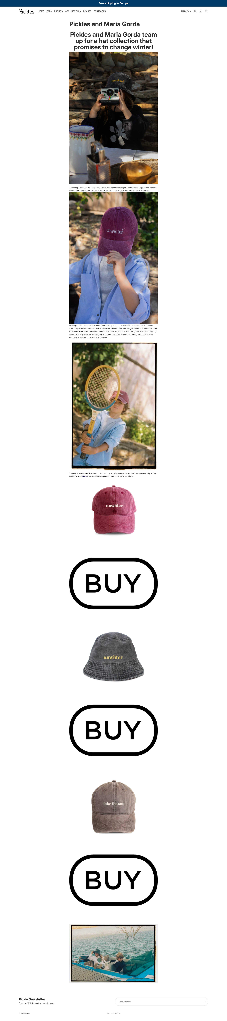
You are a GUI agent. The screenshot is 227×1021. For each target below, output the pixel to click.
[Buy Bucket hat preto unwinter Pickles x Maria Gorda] (113, 806)
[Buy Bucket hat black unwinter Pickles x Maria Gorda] (113, 730)
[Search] (195, 11)
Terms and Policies (114, 1013)
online (84, 476)
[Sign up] (204, 1001)
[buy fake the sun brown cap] (113, 880)
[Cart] (206, 11)
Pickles (27, 1013)
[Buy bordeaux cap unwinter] (113, 583)
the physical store (106, 476)
